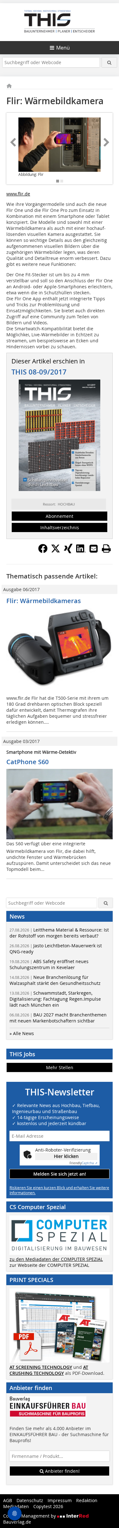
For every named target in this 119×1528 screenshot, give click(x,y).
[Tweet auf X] (55, 551)
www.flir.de (18, 194)
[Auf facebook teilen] (42, 551)
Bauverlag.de (17, 1522)
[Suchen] (109, 62)
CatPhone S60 (27, 762)
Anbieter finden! (62, 1471)
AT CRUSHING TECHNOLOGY (49, 1370)
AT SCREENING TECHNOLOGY (41, 1367)
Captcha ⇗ (83, 1163)
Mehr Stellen (59, 1067)
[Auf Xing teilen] (68, 551)
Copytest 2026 (48, 1506)
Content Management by (30, 1516)
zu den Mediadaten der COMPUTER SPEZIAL (56, 1259)
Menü (63, 47)
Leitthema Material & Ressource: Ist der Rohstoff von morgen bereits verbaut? (59, 933)
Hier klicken (66, 1156)
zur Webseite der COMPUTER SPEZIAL (49, 1265)
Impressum (60, 1500)
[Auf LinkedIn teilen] (81, 551)
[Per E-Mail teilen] (93, 548)
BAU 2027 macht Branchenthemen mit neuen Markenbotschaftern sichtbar (58, 1018)
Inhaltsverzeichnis (59, 527)
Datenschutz (30, 1500)
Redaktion (86, 1500)
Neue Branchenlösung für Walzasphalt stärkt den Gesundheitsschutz (55, 980)
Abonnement (59, 516)
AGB (7, 1500)
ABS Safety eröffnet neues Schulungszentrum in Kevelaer (49, 964)
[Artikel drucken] (106, 548)
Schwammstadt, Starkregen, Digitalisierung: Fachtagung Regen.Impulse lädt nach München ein (55, 999)
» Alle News (22, 1033)
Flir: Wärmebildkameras (43, 600)
